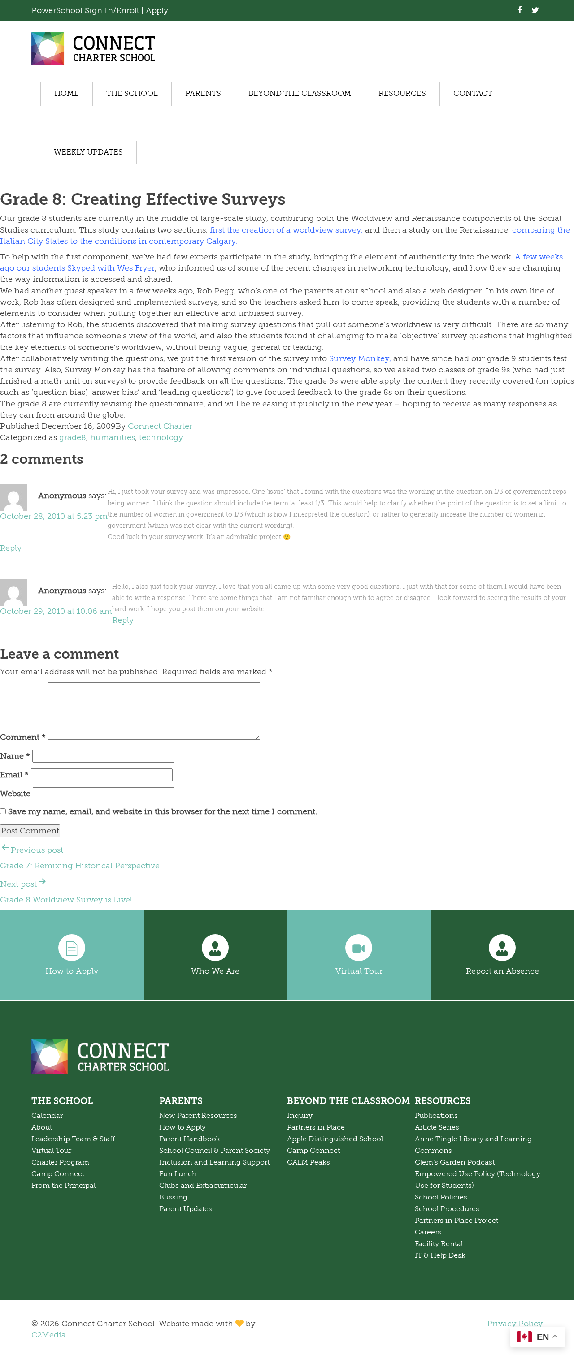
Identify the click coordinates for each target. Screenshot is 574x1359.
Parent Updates (185, 1209)
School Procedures (447, 1209)
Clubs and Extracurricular (203, 1186)
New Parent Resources (198, 1116)
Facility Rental (439, 1244)
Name (15, 755)
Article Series (437, 1127)
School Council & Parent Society (214, 1151)
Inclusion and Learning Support (214, 1162)
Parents (203, 93)
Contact (472, 93)
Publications (436, 1116)
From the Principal (63, 1186)
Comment (23, 737)
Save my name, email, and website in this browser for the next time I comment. (162, 811)
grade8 (72, 437)
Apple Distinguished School (335, 1139)
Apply (157, 10)
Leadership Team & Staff (73, 1139)
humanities (112, 437)
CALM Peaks (308, 1162)
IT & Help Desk (440, 1255)
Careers (428, 1232)
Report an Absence (502, 970)
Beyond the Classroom (299, 93)
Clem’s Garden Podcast (455, 1162)
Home (66, 93)
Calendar (47, 1116)
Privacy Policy (515, 1323)
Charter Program (60, 1162)
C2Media (48, 1334)
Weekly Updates (88, 152)
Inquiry (300, 1116)
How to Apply (71, 970)
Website (15, 793)
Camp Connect (57, 1174)
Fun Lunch (178, 1174)
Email (14, 774)
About (41, 1127)
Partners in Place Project (456, 1221)
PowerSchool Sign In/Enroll (86, 10)
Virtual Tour (359, 970)
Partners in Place (316, 1127)
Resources (402, 93)
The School (132, 93)
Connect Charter (160, 426)
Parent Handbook (189, 1139)
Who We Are (215, 970)
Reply (11, 548)
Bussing (173, 1197)
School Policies (441, 1197)
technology (161, 437)
